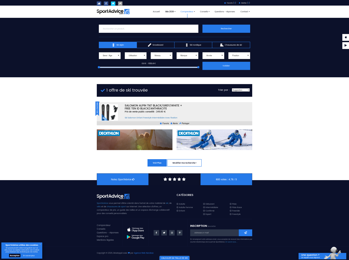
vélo (99, 206)
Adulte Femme (185, 207)
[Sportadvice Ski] (113, 11)
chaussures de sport (116, 206)
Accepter (15, 255)
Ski (126, 117)
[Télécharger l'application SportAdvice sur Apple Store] (135, 228)
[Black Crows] (187, 59)
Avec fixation (171, 117)
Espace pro (102, 236)
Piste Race (237, 207)
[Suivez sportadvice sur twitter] (113, 3)
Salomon (132, 117)
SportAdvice (102, 203)
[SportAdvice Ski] (113, 196)
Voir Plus (157, 162)
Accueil (156, 11)
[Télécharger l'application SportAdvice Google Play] (135, 236)
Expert (208, 214)
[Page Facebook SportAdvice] (156, 233)
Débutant (209, 204)
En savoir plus (29, 255)
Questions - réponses (225, 11)
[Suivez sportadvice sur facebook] (106, 3)
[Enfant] (110, 59)
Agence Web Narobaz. (144, 253)
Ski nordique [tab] (195, 45)
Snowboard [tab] (158, 45)
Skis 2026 (169, 11)
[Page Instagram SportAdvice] (172, 233)
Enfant (140, 117)
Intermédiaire (158, 117)
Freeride (236, 211)
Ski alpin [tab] (120, 45)
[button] (110, 55)
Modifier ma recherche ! (184, 162)
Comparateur (186, 11)
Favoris (165, 123)
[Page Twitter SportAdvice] (164, 233)
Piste (234, 204)
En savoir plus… (231, 242)
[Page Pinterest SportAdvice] (179, 233)
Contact (244, 11)
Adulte (181, 204)
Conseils (204, 11)
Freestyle (147, 117)
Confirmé (209, 211)
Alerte (175, 123)
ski (167, 203)
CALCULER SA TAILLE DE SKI (174, 258)
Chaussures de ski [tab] (233, 45)
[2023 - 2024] (213, 59)
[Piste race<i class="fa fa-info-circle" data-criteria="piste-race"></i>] (136, 59)
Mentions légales (105, 240)
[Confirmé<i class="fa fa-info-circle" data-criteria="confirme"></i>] (161, 59)
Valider (226, 65)
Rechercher (226, 28)
